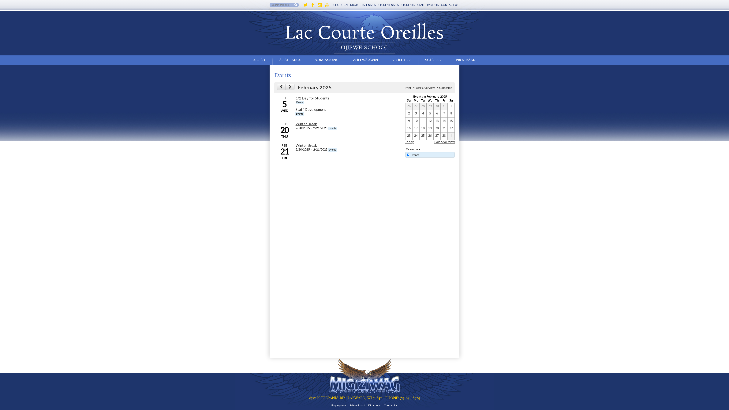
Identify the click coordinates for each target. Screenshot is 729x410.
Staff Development (311, 109)
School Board (357, 405)
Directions (374, 405)
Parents (433, 4)
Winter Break (306, 124)
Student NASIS (388, 4)
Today (409, 142)
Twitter (305, 5)
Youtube (327, 5)
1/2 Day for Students (312, 98)
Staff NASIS (368, 4)
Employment (338, 405)
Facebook (312, 5)
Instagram (320, 5)
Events (414, 155)
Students (408, 4)
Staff (421, 4)
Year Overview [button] (425, 87)
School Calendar (345, 4)
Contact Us (449, 4)
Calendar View (444, 142)
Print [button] (408, 87)
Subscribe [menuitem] (445, 87)
